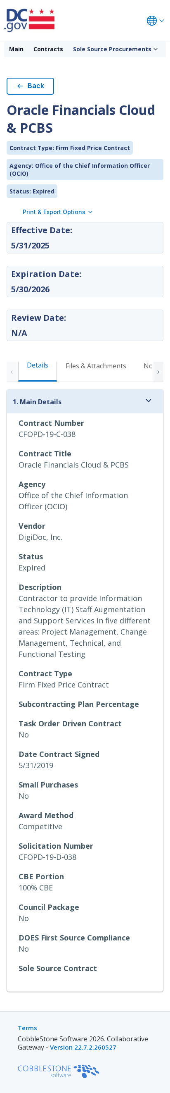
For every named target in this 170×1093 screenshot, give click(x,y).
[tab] (95, 371)
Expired (32, 568)
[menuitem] (16, 49)
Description (40, 587)
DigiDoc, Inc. (40, 537)
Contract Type (45, 673)
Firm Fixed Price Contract (64, 685)
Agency (32, 484)
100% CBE (36, 888)
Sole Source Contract (58, 968)
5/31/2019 (36, 765)
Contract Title (45, 453)
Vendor (32, 526)
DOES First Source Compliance (74, 938)
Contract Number (51, 423)
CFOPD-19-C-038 (47, 434)
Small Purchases (48, 785)
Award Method (46, 815)
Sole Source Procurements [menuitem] (112, 49)
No (24, 735)
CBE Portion (41, 876)
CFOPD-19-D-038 (47, 857)
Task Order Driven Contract (70, 723)
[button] (158, 372)
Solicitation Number (56, 846)
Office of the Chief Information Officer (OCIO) (73, 500)
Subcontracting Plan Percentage (79, 704)
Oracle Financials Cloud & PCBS (74, 465)
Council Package (49, 907)
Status (31, 556)
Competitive (40, 826)
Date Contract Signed (59, 754)
